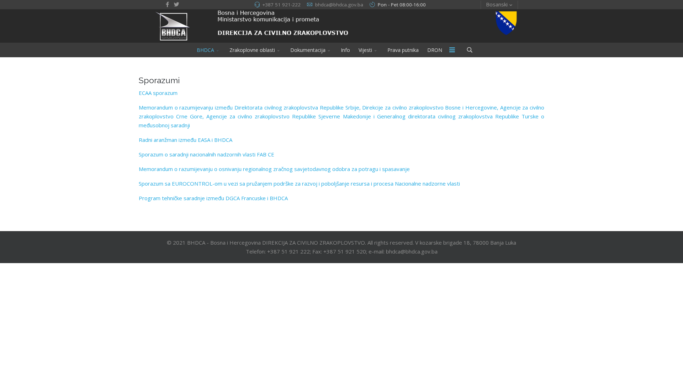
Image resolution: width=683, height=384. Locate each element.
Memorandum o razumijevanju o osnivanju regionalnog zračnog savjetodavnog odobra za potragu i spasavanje (274, 168)
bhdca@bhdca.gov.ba (339, 4)
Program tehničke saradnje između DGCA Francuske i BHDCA (213, 198)
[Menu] (452, 50)
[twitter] (176, 4)
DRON (434, 50)
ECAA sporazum (158, 92)
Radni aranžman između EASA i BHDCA (185, 139)
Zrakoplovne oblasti (252, 50)
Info (345, 50)
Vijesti (365, 50)
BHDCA (205, 50)
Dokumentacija (307, 50)
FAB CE (206, 154)
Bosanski (497, 4)
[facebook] (167, 4)
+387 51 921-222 (281, 4)
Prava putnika (403, 50)
